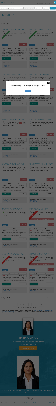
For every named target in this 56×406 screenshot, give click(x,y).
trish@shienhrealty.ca (43, 3)
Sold (18, 19)
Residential (12, 19)
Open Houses (30, 19)
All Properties (4, 19)
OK (28, 91)
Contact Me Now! (28, 348)
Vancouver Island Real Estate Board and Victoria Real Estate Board (39, 402)
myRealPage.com (28, 399)
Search (53, 8)
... (33, 304)
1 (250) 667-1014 (6, 65)
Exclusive (23, 19)
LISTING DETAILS (6, 58)
